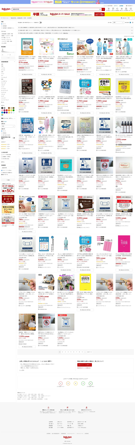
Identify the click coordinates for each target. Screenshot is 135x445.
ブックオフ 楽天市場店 (83, 307)
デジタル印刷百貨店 (24, 111)
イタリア (3, 84)
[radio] (1, 23)
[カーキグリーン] (13, 108)
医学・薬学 (40, 394)
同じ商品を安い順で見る (27, 74)
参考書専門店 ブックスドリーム (27, 70)
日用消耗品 (33, 395)
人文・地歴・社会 (32, 397)
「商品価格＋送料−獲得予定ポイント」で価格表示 (27, 22)
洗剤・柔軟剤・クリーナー (44, 395)
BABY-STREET (23, 344)
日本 (2, 64)
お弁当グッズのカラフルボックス (124, 305)
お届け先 (3, 123)
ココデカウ (61, 267)
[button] (129, 5)
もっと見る (21, 370)
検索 (9, 57)
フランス (3, 94)
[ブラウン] (9, 108)
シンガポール (4, 81)
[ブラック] (2, 108)
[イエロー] (11, 110)
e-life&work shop (43, 309)
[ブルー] (2, 112)
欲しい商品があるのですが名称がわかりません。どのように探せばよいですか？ (37, 364)
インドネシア (4, 77)
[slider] (1, 52)
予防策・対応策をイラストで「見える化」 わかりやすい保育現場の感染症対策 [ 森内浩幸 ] (46, 58)
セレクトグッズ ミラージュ (64, 307)
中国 (2, 66)
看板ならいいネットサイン (84, 227)
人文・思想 (40, 397)
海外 (6, 121)
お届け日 (3, 128)
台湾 (2, 71)
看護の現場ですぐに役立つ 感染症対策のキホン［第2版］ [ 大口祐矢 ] (85, 98)
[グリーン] (13, 110)
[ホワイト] (7, 108)
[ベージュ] (11, 108)
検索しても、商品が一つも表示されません (29, 367)
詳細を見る (65, 33)
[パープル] (7, 112)
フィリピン (3, 88)
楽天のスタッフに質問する (85, 364)
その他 (45, 399)
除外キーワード (4, 174)
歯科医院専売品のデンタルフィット (66, 70)
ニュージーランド (5, 99)
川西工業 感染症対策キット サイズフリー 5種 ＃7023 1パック (27, 137)
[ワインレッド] (4, 110)
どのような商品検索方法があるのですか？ (29, 366)
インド (2, 86)
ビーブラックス (101, 267)
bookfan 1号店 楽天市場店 (83, 267)
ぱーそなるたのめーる (25, 148)
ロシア (2, 96)
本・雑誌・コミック (22, 394)
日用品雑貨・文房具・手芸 (24, 395)
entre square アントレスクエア (84, 71)
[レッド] (7, 110)
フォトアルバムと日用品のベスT (104, 70)
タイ (2, 75)
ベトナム (3, 68)
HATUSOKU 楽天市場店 (64, 110)
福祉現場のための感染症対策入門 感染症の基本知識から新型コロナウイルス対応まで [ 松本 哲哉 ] (104, 98)
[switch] (14, 138)
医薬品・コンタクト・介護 (24, 399)
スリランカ (3, 92)
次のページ (89, 352)
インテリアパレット (102, 305)
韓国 (2, 79)
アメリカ (3, 69)
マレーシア (3, 83)
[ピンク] (2, 110)
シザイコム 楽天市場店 (122, 71)
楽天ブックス (42, 68)
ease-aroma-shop (121, 152)
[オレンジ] (9, 110)
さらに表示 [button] (4, 43)
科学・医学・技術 (32, 394)
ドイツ (2, 73)
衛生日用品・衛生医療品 (37, 399)
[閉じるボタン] (132, 27)
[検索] (103, 9)
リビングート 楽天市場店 (25, 305)
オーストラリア (4, 90)
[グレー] (4, 108)
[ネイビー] (4, 112)
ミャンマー (3, 98)
